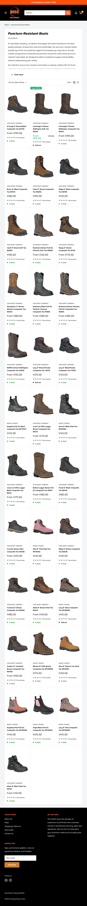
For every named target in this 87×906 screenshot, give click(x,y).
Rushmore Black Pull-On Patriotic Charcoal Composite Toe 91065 (42, 309)
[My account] (76, 13)
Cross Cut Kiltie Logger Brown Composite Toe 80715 (42, 429)
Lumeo (22, 899)
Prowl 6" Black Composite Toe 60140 (69, 489)
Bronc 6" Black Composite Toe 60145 (17, 190)
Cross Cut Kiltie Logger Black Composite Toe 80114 (16, 490)
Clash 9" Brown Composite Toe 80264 (43, 190)
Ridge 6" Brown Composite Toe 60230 (69, 550)
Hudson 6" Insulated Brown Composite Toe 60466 (15, 669)
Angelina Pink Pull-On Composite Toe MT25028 (17, 729)
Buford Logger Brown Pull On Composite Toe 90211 (43, 489)
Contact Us (9, 833)
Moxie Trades (12, 423)
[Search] (68, 12)
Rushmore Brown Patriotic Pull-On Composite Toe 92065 (69, 309)
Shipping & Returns (13, 826)
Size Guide (9, 830)
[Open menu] (6, 13)
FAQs (7, 822)
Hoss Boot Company (15, 123)
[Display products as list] (78, 82)
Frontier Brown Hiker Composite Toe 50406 (16, 550)
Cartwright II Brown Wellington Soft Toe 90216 (41, 129)
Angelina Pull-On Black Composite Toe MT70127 (16, 427)
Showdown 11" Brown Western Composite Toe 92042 (16, 309)
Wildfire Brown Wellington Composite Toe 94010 (17, 369)
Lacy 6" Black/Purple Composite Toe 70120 (67, 369)
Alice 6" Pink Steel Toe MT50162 (42, 550)
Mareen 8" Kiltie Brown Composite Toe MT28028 (43, 667)
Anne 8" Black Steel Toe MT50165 (68, 427)
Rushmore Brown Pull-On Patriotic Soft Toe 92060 (43, 249)
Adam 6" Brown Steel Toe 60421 (43, 609)
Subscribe (12, 864)
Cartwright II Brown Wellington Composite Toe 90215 (69, 129)
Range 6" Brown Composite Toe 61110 (67, 249)
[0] (80, 12)
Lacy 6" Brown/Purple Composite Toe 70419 (41, 369)
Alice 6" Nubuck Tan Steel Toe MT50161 (69, 667)
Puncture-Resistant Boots (20, 25)
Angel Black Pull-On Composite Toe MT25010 (42, 729)
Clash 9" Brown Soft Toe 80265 (16, 249)
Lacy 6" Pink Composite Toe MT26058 (68, 729)
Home (7, 25)
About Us (8, 819)
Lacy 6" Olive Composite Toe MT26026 (68, 609)
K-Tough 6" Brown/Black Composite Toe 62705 (16, 127)
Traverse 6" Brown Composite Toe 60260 (16, 609)
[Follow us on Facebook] (6, 880)
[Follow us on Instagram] (10, 880)
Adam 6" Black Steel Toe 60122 (16, 787)
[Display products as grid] (74, 82)
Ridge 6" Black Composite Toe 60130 (69, 190)
